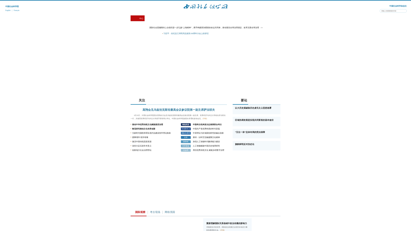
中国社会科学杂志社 (398, 6)
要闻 (157, 46)
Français (16, 10)
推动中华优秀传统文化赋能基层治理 (147, 137)
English (7, 10)
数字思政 (197, 18)
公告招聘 (256, 18)
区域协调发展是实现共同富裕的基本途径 (254, 133)
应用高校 (241, 18)
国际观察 (140, 225)
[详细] (205, 131)
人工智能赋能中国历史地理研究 (206, 159)
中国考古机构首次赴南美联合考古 (207, 137)
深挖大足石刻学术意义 (141, 159)
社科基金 (185, 159)
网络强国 (170, 225)
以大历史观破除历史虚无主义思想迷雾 (253, 121)
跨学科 (185, 154)
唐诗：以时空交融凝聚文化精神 (206, 150)
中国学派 (182, 18)
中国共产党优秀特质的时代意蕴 (206, 142)
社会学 (185, 163)
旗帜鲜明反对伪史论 (244, 157)
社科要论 (152, 18)
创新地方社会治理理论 (141, 163)
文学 (186, 150)
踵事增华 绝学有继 (140, 150)
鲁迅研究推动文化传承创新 (143, 142)
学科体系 (271, 18)
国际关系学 (186, 146)
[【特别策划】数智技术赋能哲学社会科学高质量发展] (205, 105)
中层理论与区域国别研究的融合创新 (208, 146)
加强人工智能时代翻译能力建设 (206, 154)
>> (262, 40)
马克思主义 (186, 142)
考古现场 (212, 18)
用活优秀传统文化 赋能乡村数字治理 (208, 163)
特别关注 (185, 137)
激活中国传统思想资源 (141, 154)
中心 (141, 18)
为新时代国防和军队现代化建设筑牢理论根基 (151, 146)
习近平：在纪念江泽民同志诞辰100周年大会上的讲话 (186, 46)
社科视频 (167, 18)
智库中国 (226, 18)
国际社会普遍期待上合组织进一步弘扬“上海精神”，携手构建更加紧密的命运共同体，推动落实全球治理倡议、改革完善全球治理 (204, 40)
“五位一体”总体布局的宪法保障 (250, 145)
